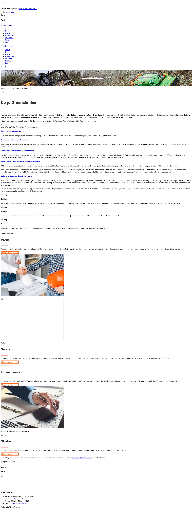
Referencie (9, 38)
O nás (7, 31)
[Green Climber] (9, 12)
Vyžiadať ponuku (7, 46)
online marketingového (81, 458)
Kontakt (8, 40)
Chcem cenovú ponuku (9, 253)
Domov (7, 29)
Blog (6, 42)
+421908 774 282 (17, 499)
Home (7, 82)
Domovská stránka (92, 77)
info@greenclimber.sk (18, 503)
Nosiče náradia (10, 35)
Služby (7, 33)
